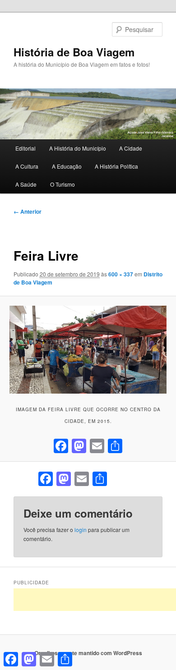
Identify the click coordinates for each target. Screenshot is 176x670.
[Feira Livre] (87, 350)
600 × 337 (120, 274)
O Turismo (62, 184)
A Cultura (26, 166)
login (80, 529)
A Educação (67, 166)
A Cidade (130, 148)
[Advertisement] (95, 599)
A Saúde (26, 184)
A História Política (116, 166)
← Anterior (28, 211)
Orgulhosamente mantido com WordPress (88, 653)
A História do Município (77, 148)
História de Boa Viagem (74, 52)
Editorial (25, 148)
